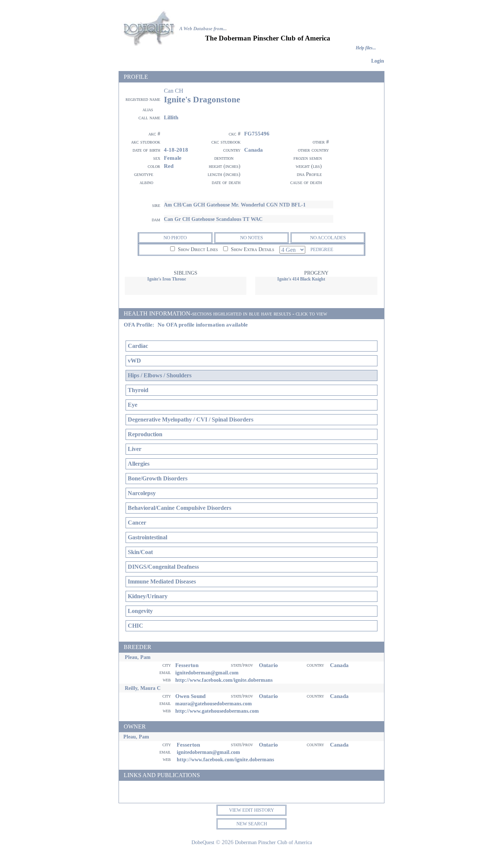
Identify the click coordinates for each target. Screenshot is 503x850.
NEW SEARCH (251, 823)
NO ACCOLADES (328, 237)
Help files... (366, 48)
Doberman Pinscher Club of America (273, 842)
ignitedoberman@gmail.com (207, 673)
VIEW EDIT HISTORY (251, 810)
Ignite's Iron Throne (166, 279)
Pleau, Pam (138, 657)
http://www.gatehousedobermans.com (217, 711)
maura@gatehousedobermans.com (213, 703)
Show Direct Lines (197, 249)
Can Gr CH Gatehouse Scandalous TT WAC (213, 219)
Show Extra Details (251, 249)
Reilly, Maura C (143, 688)
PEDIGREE (321, 249)
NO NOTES (251, 237)
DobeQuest (202, 842)
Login (377, 61)
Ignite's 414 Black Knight (301, 279)
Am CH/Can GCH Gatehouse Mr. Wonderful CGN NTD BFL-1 (235, 205)
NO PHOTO (175, 237)
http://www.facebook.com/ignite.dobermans (223, 680)
